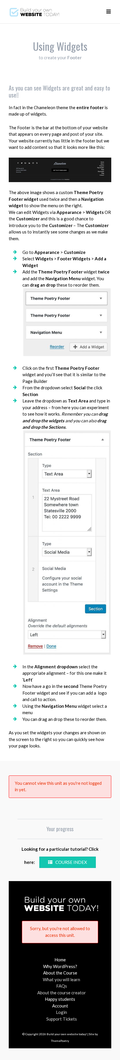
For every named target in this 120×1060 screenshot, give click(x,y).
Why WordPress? (60, 966)
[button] (108, 12)
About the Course (60, 972)
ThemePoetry (60, 1040)
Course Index (71, 862)
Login (61, 1012)
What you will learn (61, 979)
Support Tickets (61, 1018)
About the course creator (61, 992)
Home (60, 959)
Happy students (60, 999)
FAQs (61, 985)
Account (60, 1005)
